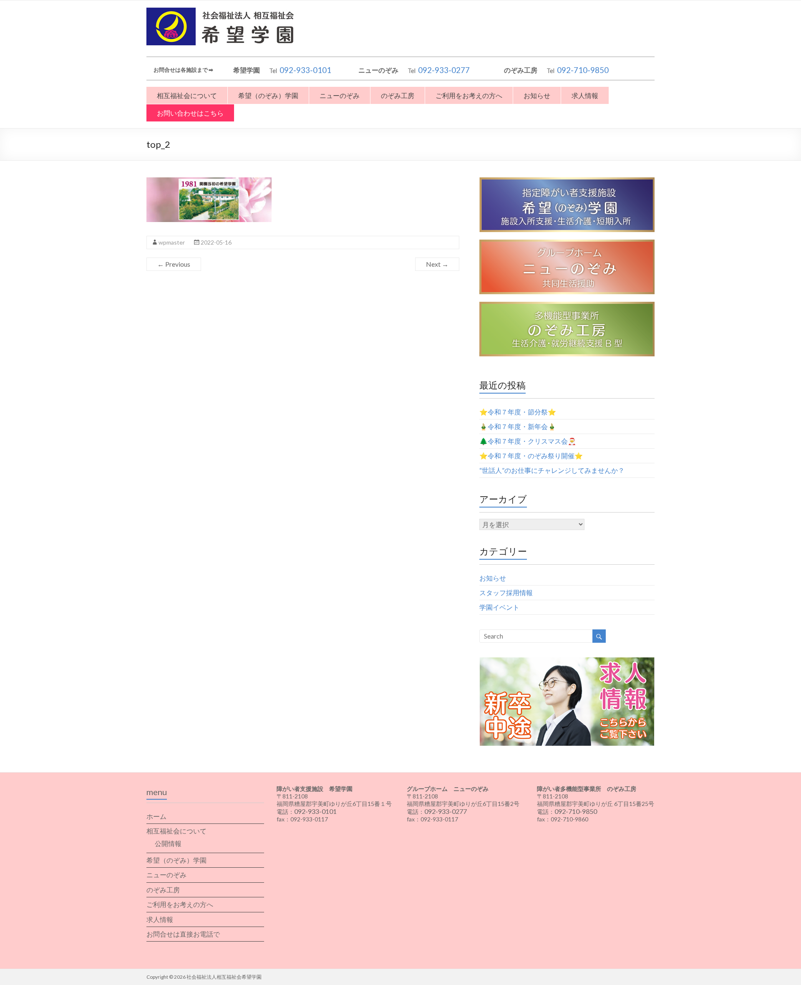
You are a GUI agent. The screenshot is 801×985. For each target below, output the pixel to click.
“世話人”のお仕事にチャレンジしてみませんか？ (552, 470)
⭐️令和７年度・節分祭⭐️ (517, 412)
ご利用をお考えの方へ (469, 95)
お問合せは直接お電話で (183, 934)
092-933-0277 (444, 70)
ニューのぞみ (340, 95)
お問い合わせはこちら (190, 113)
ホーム (156, 816)
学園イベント (499, 607)
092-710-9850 (583, 70)
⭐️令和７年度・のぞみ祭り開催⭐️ (531, 456)
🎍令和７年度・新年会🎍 (517, 426)
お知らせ (537, 95)
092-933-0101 (305, 70)
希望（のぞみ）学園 (268, 95)
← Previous (173, 264)
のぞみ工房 (397, 95)
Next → (437, 264)
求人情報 (585, 95)
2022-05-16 (216, 242)
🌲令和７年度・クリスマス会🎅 (527, 441)
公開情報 (168, 843)
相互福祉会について (187, 95)
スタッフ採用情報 (506, 592)
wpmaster (172, 242)
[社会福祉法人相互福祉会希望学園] (223, 11)
